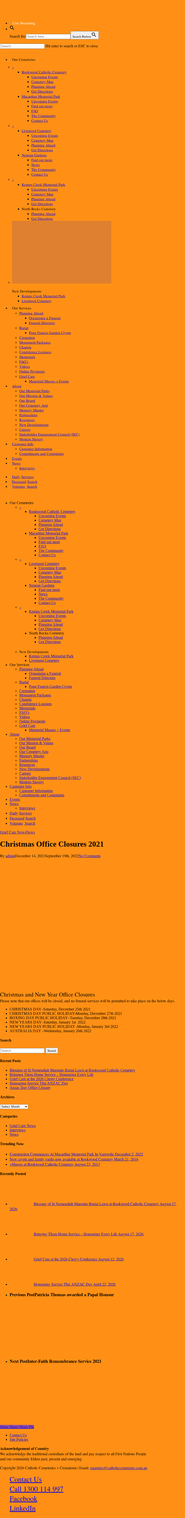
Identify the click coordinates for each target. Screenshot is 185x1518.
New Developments (34, 769)
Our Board (27, 747)
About (14, 734)
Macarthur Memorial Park (48, 533)
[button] (12, 29)
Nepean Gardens (41, 585)
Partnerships (28, 760)
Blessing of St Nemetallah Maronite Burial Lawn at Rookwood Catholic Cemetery (72, 1070)
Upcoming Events (52, 516)
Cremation (27, 691)
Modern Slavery (31, 782)
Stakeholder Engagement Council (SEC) (50, 778)
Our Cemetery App (33, 752)
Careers (25, 773)
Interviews (18, 1130)
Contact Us (47, 555)
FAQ (42, 546)
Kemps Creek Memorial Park (51, 611)
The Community (51, 551)
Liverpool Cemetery (44, 564)
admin (10, 855)
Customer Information (36, 791)
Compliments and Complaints (41, 795)
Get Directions (50, 529)
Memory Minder (31, 756)
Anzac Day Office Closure (30, 1088)
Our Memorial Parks (34, 739)
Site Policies (19, 1439)
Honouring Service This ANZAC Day (39, 1083)
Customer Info (21, 786)
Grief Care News (13, 832)
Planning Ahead (51, 524)
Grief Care (27, 726)
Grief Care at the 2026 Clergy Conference (41, 1079)
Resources (27, 765)
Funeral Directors (42, 678)
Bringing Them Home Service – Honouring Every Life (51, 1074)
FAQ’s (24, 712)
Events (15, 799)
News (43, 594)
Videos (24, 717)
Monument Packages (35, 695)
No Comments (90, 855)
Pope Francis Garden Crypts (50, 686)
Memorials (27, 708)
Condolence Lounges (35, 704)
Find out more (49, 542)
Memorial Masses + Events (49, 730)
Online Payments (32, 721)
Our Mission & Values (36, 743)
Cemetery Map (50, 520)
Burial (24, 682)
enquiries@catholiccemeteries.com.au (118, 1467)
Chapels (25, 699)
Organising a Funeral (45, 673)
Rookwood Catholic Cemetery (52, 511)
